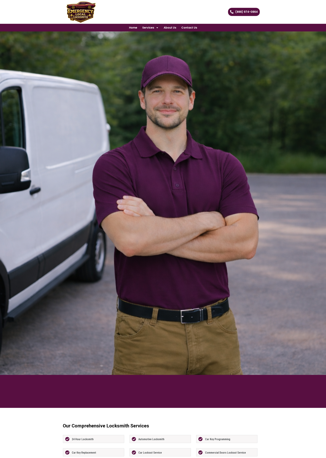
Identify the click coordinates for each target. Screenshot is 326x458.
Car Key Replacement (84, 452)
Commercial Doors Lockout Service (225, 452)
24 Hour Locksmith (83, 439)
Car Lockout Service (150, 452)
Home (133, 28)
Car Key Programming (217, 439)
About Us (170, 28)
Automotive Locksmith (151, 439)
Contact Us (189, 28)
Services (148, 28)
